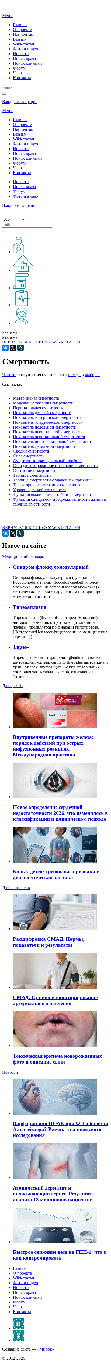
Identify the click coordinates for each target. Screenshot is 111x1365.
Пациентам (23, 34)
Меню (7, 15)
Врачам (19, 39)
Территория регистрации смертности (47, 485)
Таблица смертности (32, 475)
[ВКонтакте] (5, 348)
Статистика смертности (35, 470)
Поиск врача (24, 58)
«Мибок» (45, 1349)
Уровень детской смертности (39, 489)
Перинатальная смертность (38, 408)
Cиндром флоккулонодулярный (51, 567)
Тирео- (21, 647)
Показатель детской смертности (42, 412)
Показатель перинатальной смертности (49, 436)
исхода (74, 374)
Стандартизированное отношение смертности (55, 465)
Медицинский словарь (23, 557)
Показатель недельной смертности (45, 427)
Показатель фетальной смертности (45, 446)
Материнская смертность (36, 398)
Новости (21, 53)
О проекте (22, 29)
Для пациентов (16, 887)
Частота (9, 374)
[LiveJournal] (20, 348)
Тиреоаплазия (29, 607)
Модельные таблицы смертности (43, 403)
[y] (4, 94)
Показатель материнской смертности (47, 417)
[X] (13, 348)
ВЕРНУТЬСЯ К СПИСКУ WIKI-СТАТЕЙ (41, 342)
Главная (20, 24)
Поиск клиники (27, 63)
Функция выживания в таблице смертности (53, 494)
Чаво (17, 73)
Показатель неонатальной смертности (48, 432)
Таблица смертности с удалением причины (52, 480)
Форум (19, 68)
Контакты (22, 77)
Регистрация (25, 101)
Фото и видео (25, 49)
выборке (92, 374)
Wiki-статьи (23, 44)
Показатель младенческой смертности (48, 422)
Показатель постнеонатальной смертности (52, 441)
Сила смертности (29, 456)
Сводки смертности (31, 451)
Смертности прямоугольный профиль (47, 460)
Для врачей (12, 685)
